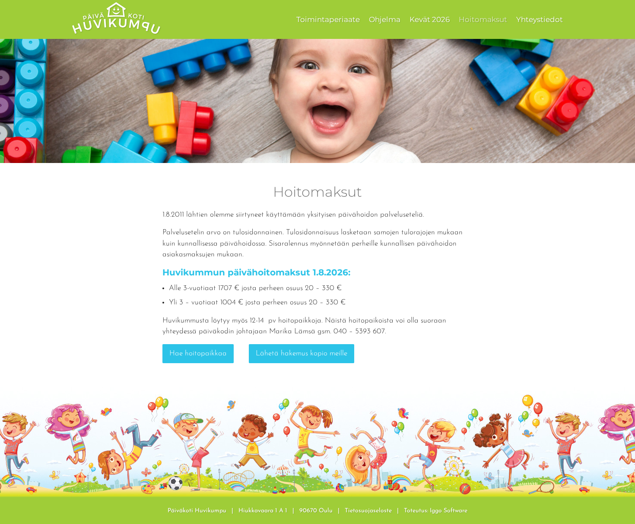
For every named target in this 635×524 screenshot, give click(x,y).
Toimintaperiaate (328, 19)
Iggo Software (448, 511)
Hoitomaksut (483, 19)
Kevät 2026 (430, 19)
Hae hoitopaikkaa (198, 353)
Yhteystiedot (539, 19)
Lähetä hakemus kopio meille (301, 353)
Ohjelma (384, 19)
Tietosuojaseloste (368, 511)
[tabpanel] (317, 101)
